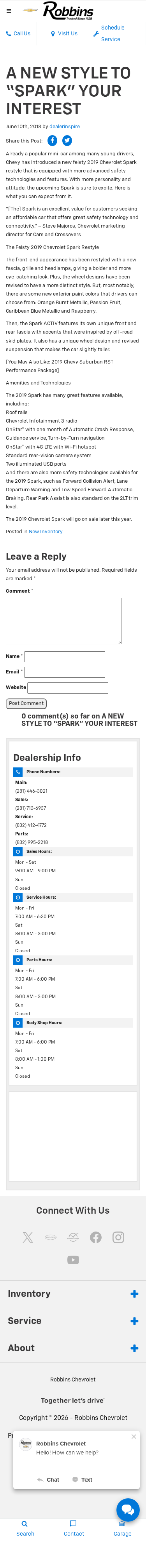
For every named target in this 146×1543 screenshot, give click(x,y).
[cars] (50, 1237)
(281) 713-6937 (30, 808)
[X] (28, 1237)
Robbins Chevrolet (100, 1418)
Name (14, 656)
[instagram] (118, 1237)
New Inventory (46, 531)
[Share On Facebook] (52, 140)
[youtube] (73, 1259)
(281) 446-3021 (31, 791)
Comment (19, 591)
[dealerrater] (73, 1237)
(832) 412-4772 (31, 825)
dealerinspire (64, 126)
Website (16, 687)
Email (14, 672)
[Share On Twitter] (67, 140)
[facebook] (95, 1237)
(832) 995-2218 (31, 842)
